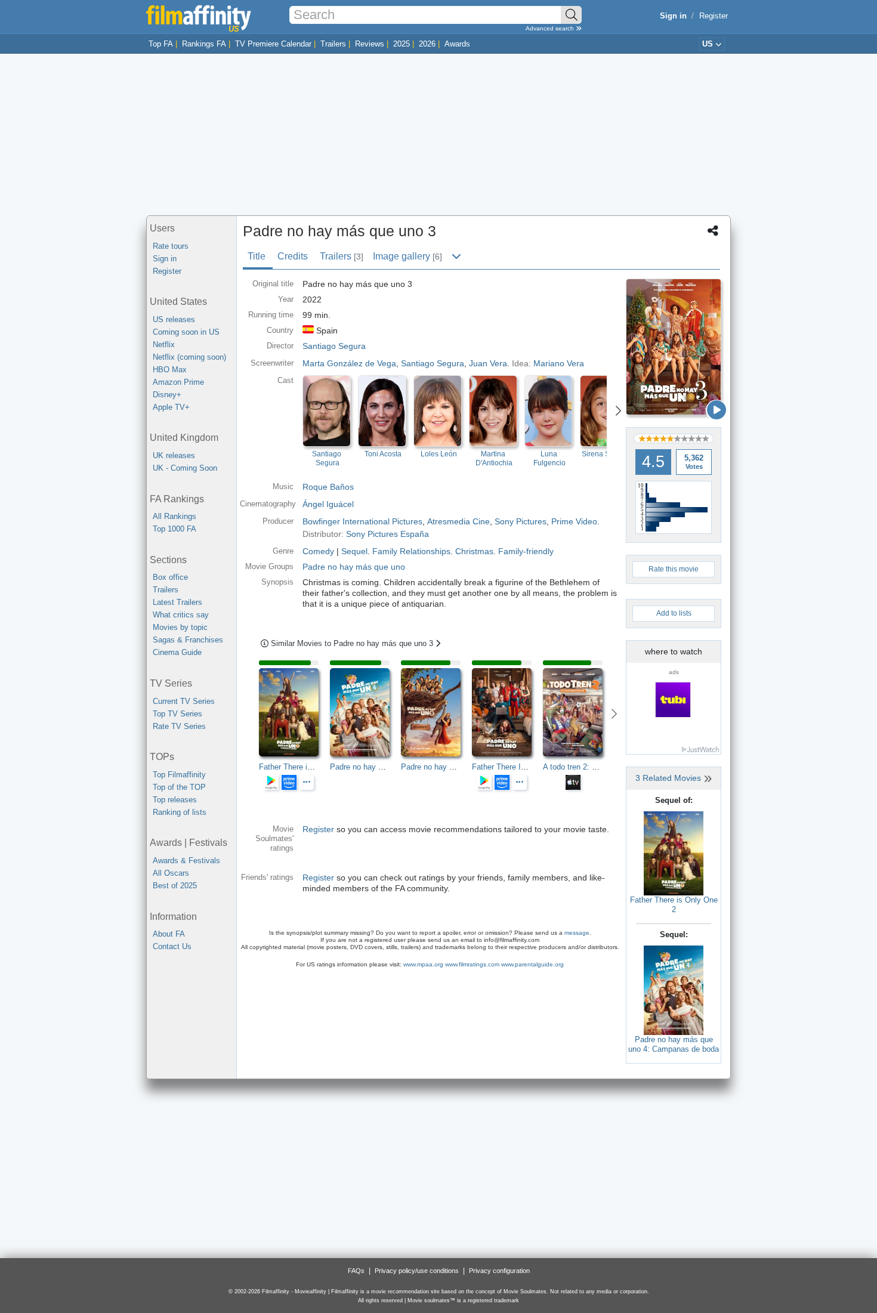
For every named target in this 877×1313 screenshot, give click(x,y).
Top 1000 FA (174, 528)
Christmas (474, 551)
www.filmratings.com (472, 964)
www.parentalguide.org (532, 964)
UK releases (174, 455)
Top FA (161, 43)
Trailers (333, 43)
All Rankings (174, 516)
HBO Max (170, 369)
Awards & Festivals (186, 860)
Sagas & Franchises (188, 639)
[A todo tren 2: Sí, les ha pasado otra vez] (578, 712)
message (576, 932)
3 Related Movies (669, 778)
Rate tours (171, 246)
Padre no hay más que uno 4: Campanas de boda (673, 1044)
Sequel (354, 551)
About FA (169, 933)
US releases (174, 319)
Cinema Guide (177, 652)
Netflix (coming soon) (189, 357)
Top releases (175, 799)
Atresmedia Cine (458, 521)
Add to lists (673, 613)
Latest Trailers (177, 602)
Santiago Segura (432, 363)
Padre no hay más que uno (353, 566)
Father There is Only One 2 (674, 904)
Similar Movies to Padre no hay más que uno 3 (353, 643)
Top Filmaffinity (179, 774)
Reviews (369, 43)
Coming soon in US (186, 332)
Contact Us (172, 946)
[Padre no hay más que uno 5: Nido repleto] (436, 712)
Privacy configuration (499, 1270)
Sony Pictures (520, 521)
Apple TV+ (171, 407)
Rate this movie (674, 569)
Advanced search (551, 28)
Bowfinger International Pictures (362, 521)
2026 (427, 43)
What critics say (181, 614)
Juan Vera (488, 363)
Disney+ (167, 394)
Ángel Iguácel (328, 504)
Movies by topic (180, 627)
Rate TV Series (179, 726)
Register (713, 15)
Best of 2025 (175, 885)
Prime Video (574, 521)
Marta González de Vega (349, 363)
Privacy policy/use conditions (417, 1270)
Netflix (164, 344)
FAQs (356, 1270)
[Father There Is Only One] (507, 712)
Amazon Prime (178, 382)
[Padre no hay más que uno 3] (673, 347)
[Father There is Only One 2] (673, 852)
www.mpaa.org (423, 964)
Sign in (165, 258)
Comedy (318, 551)
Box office (170, 577)
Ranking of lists (179, 812)
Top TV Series (177, 713)
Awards (457, 43)
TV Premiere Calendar (273, 43)
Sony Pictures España (387, 534)
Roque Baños (328, 487)
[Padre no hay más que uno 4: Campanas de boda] (673, 989)
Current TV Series (184, 701)
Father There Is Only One (516, 766)
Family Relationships (411, 551)
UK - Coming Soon (185, 468)
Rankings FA (204, 43)
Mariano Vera (558, 363)
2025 (401, 43)
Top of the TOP (179, 787)
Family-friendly (526, 551)
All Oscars (171, 873)
